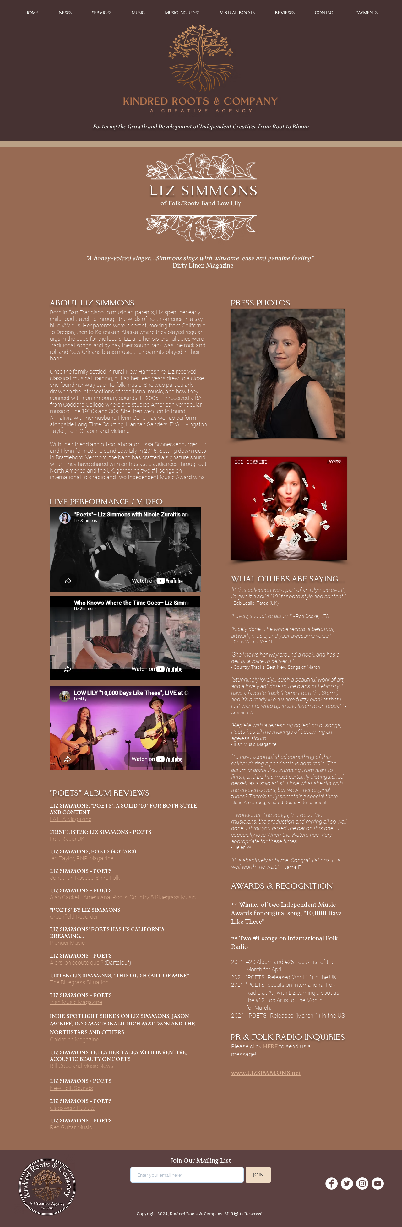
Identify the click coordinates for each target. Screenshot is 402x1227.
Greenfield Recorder (74, 916)
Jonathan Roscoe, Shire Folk (85, 877)
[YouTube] (378, 1183)
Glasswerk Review (72, 1108)
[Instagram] (362, 1183)
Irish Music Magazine (76, 1002)
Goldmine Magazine (74, 1039)
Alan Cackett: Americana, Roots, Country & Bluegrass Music (123, 897)
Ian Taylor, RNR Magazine (81, 858)
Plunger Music (68, 942)
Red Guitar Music (71, 1127)
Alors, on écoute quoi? (76, 962)
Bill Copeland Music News (81, 1065)
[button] (138, 13)
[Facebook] (331, 1183)
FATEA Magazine (70, 819)
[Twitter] (347, 1183)
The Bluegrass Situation (79, 982)
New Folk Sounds (71, 1088)
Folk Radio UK (68, 838)
